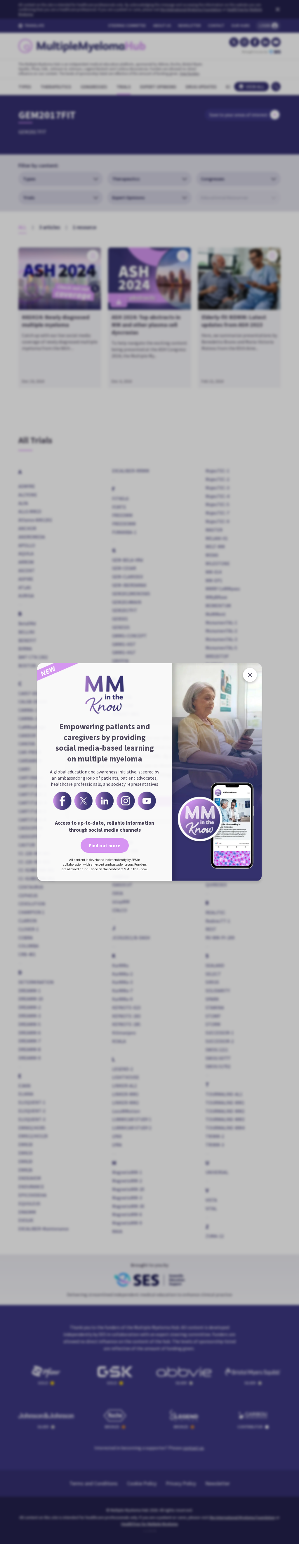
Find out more (105, 845)
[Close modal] (250, 675)
